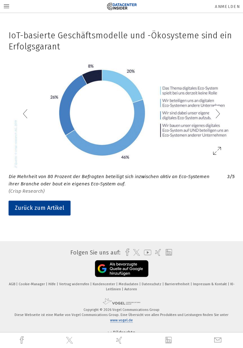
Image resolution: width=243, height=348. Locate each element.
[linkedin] (169, 340)
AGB (12, 284)
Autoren (130, 289)
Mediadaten (129, 284)
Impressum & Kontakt (210, 284)
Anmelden (227, 6)
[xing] (119, 340)
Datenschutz (152, 284)
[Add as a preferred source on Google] (121, 268)
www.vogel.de (121, 320)
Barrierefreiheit (177, 284)
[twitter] (70, 340)
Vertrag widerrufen (74, 284)
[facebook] (22, 340)
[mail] (218, 340)
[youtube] (146, 252)
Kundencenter (104, 284)
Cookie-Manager (32, 284)
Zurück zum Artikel (39, 207)
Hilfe (52, 284)
